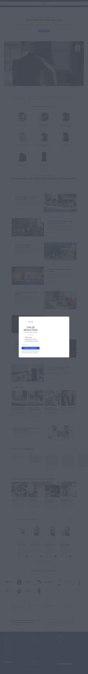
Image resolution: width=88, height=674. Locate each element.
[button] (68, 317)
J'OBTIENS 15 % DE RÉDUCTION (30, 348)
